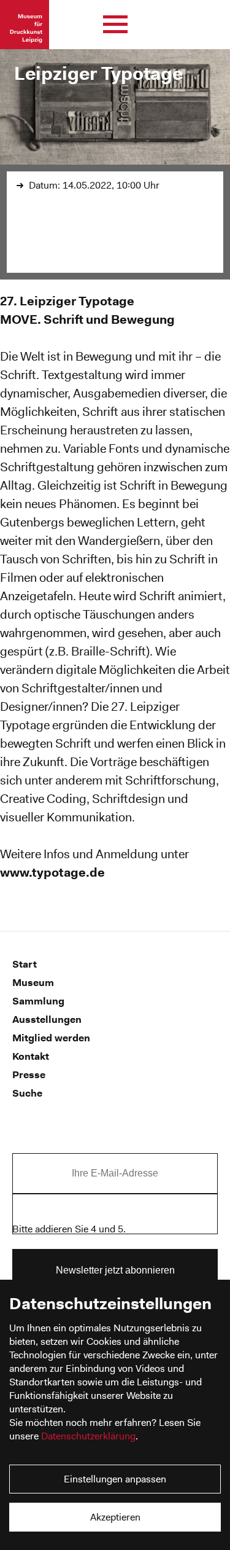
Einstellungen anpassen (115, 1479)
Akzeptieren (115, 1517)
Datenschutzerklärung (88, 1436)
